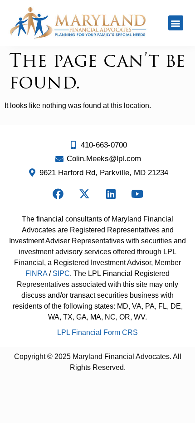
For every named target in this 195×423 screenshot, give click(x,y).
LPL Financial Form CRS (97, 332)
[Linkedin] (111, 194)
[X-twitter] (84, 194)
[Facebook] (58, 194)
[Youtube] (137, 194)
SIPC (61, 273)
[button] (175, 22)
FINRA (36, 273)
